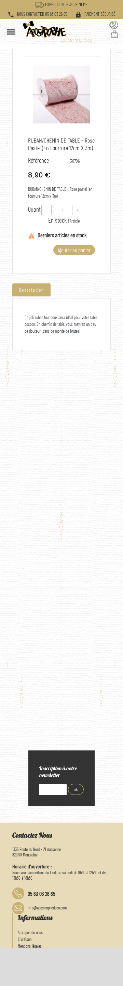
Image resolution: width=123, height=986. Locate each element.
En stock (57, 220)
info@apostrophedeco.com (47, 907)
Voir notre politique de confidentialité (73, 969)
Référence (38, 160)
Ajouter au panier (74, 249)
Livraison (24, 939)
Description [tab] (31, 290)
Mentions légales (30, 946)
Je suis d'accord (102, 977)
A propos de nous (30, 932)
